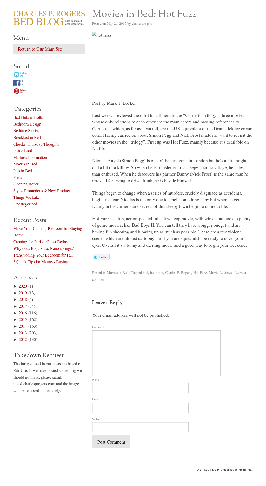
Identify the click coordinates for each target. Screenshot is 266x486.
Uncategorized (25, 204)
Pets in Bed (22, 170)
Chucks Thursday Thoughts (36, 144)
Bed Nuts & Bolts (28, 117)
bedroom (156, 272)
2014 (23, 326)
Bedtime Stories (26, 130)
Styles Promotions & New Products (42, 190)
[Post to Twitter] (101, 258)
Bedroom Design (27, 124)
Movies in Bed (117, 272)
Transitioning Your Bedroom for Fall (43, 255)
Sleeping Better (25, 183)
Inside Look (23, 150)
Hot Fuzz (200, 272)
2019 (23, 292)
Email (95, 399)
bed (145, 272)
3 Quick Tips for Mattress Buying (40, 261)
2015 (23, 319)
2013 (23, 332)
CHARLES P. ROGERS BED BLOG (226, 470)
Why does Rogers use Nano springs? (43, 248)
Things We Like (26, 197)
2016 (23, 312)
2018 (23, 299)
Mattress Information (30, 157)
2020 (23, 286)
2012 (23, 339)
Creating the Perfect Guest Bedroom (42, 241)
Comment (98, 327)
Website (97, 419)
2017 (23, 306)
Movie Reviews (220, 272)
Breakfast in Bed (27, 137)
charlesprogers (142, 23)
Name (95, 379)
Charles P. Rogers (178, 272)
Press (17, 177)
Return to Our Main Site (40, 49)
